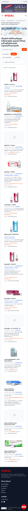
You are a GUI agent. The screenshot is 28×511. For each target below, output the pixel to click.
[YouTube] (26, 1)
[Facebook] (24, 1)
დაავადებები (5, 54)
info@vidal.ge (5, 1)
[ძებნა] (25, 15)
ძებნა (24, 49)
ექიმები (3, 490)
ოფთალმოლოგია (20, 20)
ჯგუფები (14, 54)
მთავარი (3, 20)
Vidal (15, 507)
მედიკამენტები (10, 20)
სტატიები (3, 492)
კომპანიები (17, 57)
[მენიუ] (2, 15)
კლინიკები (3, 488)
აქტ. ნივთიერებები (7, 57)
